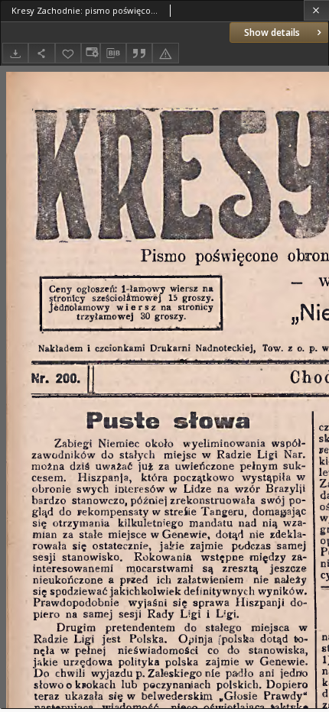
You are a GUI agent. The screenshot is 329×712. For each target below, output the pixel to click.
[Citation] (139, 53)
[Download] (15, 53)
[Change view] (90, 53)
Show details (272, 32)
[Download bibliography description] (113, 53)
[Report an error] (165, 53)
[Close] (316, 10)
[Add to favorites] (68, 53)
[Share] (41, 53)
